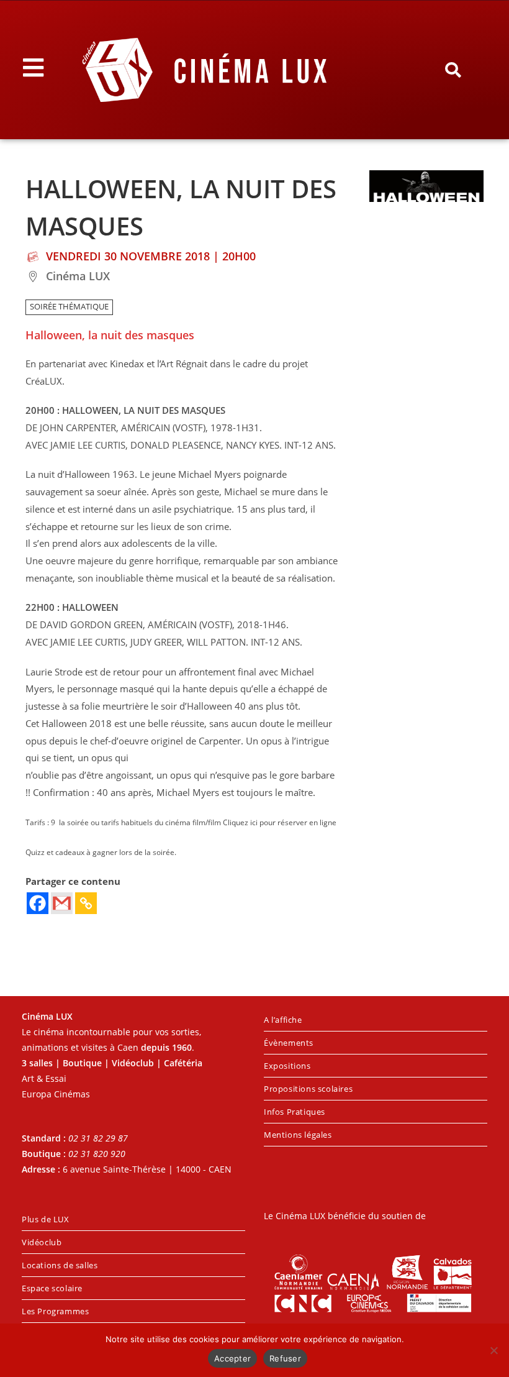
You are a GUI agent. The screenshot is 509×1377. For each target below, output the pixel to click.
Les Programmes (55, 1311)
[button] (453, 70)
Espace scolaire (52, 1288)
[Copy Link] (86, 903)
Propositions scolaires (308, 1088)
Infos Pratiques (294, 1111)
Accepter (232, 1358)
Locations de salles (59, 1265)
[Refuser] (493, 1350)
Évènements (288, 1042)
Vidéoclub (41, 1242)
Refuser (285, 1358)
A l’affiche (283, 1019)
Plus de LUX (46, 1219)
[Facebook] (37, 903)
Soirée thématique (69, 306)
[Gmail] (62, 903)
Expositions (287, 1065)
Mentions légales (298, 1134)
